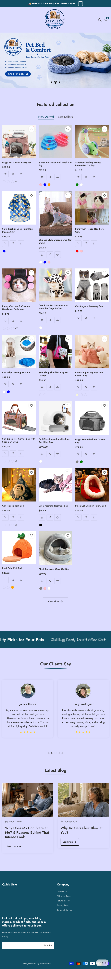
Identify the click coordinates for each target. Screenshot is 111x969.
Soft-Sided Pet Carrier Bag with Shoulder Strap (18, 440)
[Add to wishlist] (31, 129)
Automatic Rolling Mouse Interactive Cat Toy (88, 164)
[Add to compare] (13, 174)
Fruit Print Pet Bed (12, 568)
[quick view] (5, 174)
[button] (51, 82)
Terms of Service (64, 910)
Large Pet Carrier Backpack (16, 162)
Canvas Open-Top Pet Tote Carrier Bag (89, 374)
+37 (16, 328)
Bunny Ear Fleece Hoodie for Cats (90, 230)
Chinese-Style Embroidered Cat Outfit (55, 242)
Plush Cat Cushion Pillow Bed (90, 505)
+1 (16, 181)
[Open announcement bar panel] (80, 3)
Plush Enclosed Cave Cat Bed (54, 569)
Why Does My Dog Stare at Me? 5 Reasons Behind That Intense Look (27, 832)
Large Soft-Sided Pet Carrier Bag (90, 441)
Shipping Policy (64, 896)
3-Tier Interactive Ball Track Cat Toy (55, 164)
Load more (12, 846)
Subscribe (48, 945)
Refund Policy (63, 900)
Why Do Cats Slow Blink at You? (81, 830)
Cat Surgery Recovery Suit (89, 306)
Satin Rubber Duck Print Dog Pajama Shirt (17, 230)
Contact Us (62, 891)
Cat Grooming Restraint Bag (53, 505)
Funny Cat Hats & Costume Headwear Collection (16, 308)
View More (53, 601)
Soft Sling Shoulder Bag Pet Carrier (53, 374)
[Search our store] (100, 20)
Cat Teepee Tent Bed (13, 505)
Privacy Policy (63, 905)
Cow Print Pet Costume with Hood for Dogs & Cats (53, 307)
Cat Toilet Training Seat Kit (16, 372)
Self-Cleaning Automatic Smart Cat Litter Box (55, 441)
